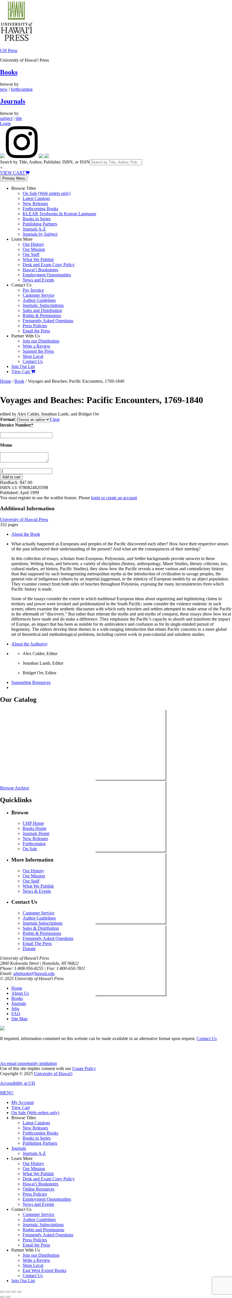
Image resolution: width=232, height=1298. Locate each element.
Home (5, 381)
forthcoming (22, 89)
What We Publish (38, 259)
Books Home (34, 828)
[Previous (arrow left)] (2, 1297)
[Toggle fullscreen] (8, 1292)
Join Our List (23, 366)
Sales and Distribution (42, 310)
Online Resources (38, 1189)
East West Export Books (44, 1270)
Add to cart (11, 477)
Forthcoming (34, 843)
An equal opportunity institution (28, 1063)
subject (6, 118)
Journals (12, 101)
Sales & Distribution (41, 928)
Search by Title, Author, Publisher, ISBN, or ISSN (45, 162)
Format (7, 419)
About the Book (25, 534)
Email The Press (37, 943)
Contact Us (33, 361)
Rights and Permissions (43, 1229)
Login (5, 123)
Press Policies (35, 325)
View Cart (21, 371)
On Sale (30, 848)
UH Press (8, 50)
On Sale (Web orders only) (46, 193)
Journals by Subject (40, 234)
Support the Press (38, 351)
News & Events (37, 891)
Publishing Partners (40, 223)
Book (19, 381)
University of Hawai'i (53, 1073)
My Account (22, 1102)
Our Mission (34, 249)
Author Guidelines (39, 300)
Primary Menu (13, 178)
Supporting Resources (31, 682)
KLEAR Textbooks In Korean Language (59, 213)
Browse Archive (14, 787)
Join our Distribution (41, 341)
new (4, 89)
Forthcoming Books (40, 208)
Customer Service (38, 295)
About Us (20, 993)
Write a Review (36, 346)
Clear (55, 419)
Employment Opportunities (47, 274)
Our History (33, 244)
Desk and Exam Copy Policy (49, 264)
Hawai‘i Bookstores (40, 269)
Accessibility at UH (17, 1083)
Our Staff (31, 254)
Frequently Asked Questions (48, 320)
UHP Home (33, 823)
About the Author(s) (29, 644)
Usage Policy (84, 1068)
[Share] (13, 1292)
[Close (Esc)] (19, 1292)
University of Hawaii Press (24, 519)
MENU (7, 1092)
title (19, 118)
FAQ (15, 1013)
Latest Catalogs (36, 198)
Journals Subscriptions (43, 923)
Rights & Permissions (42, 315)
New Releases (35, 203)
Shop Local (33, 356)
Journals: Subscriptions (43, 305)
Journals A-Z (34, 229)
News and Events (38, 279)
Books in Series (37, 218)
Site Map (19, 1018)
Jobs (15, 1008)
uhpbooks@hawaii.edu (34, 973)
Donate (29, 948)
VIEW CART (12, 172)
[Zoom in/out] (2, 1292)
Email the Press (36, 330)
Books (9, 72)
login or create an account (114, 497)
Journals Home (36, 833)
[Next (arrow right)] (8, 1297)
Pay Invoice (33, 290)
